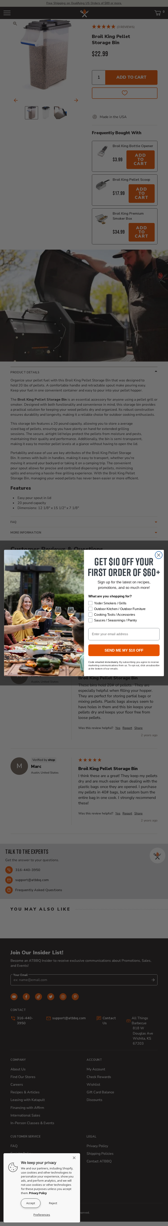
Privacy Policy (38, 1193)
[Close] (75, 1157)
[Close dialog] (158, 555)
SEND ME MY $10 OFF (124, 650)
